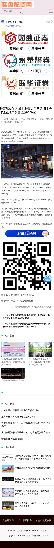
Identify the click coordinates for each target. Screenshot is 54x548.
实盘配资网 (8, 520)
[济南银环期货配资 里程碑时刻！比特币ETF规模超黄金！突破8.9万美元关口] (8, 457)
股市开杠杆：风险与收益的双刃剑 (18, 416)
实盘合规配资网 (43, 520)
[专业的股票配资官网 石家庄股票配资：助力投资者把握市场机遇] (13, 349)
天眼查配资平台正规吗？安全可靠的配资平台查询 (25, 432)
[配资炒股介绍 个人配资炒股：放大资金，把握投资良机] (8, 505)
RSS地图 (33, 530)
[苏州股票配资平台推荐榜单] (13, 372)
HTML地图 (41, 530)
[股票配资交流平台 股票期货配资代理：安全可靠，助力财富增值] (8, 492)
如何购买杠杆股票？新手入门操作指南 (20, 410)
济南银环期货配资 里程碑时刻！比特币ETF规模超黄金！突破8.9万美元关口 (26, 316)
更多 (48, 21)
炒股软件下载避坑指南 (12, 438)
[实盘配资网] (17, 4)
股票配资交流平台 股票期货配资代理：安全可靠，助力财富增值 (33, 492)
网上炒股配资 (25, 520)
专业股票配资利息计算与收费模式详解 (32, 467)
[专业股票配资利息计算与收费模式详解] (8, 469)
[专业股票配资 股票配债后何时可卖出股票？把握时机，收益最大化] (40, 349)
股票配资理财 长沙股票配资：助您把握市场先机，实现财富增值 (33, 480)
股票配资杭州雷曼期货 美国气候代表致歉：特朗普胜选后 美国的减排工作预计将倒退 (26, 325)
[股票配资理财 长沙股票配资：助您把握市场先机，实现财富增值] (8, 480)
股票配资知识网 (33, 535)
